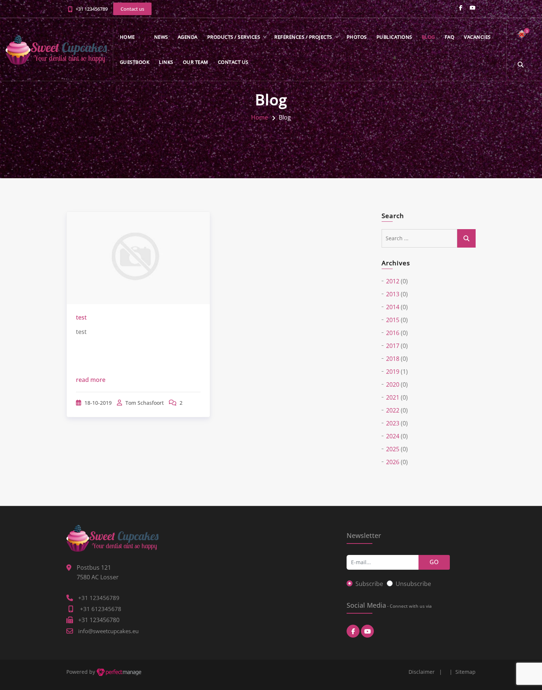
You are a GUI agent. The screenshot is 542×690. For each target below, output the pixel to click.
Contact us (233, 62)
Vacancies (477, 37)
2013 (392, 294)
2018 (392, 359)
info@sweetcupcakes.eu (108, 631)
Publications (394, 37)
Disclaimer (422, 671)
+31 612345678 (100, 609)
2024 (392, 436)
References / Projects (303, 37)
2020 (392, 384)
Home (127, 37)
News (161, 37)
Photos (357, 37)
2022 (392, 410)
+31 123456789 (92, 9)
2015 (392, 320)
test (81, 317)
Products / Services (233, 37)
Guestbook (135, 62)
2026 (392, 462)
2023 (392, 423)
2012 (392, 281)
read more (90, 380)
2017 (392, 346)
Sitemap (465, 671)
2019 (392, 372)
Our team (195, 62)
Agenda (188, 37)
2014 (392, 307)
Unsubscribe (413, 584)
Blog (428, 37)
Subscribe (369, 584)
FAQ (450, 37)
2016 (392, 333)
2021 (392, 397)
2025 (392, 449)
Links (166, 62)
